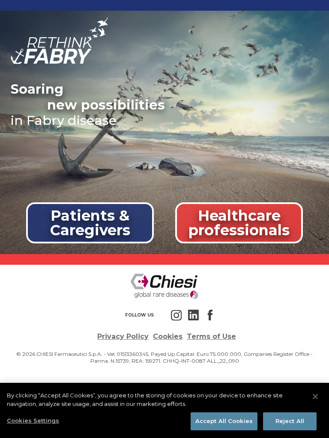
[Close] (315, 396)
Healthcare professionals (239, 223)
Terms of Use (211, 336)
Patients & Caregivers (90, 223)
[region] (164, 410)
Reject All (289, 420)
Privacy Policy (123, 336)
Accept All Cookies (224, 420)
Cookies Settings (33, 420)
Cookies (167, 336)
